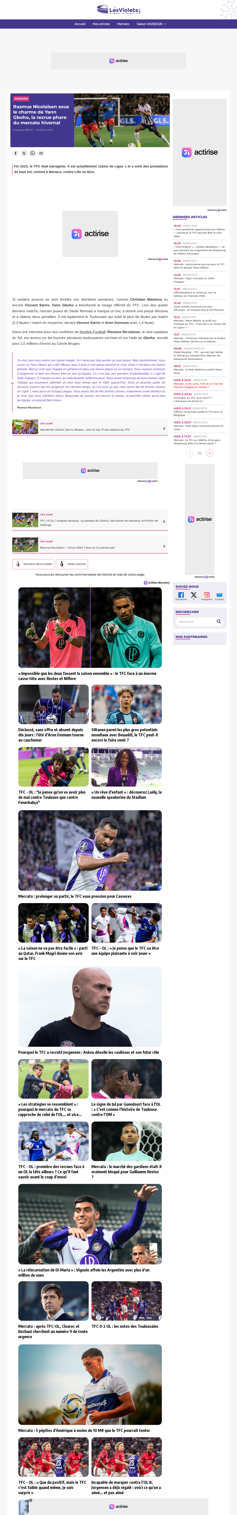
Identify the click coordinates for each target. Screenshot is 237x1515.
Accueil (80, 24)
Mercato (123, 24)
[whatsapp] (32, 153)
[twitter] (24, 153)
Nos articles (101, 24)
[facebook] (15, 153)
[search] (219, 621)
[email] (41, 153)
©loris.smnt (163, 96)
